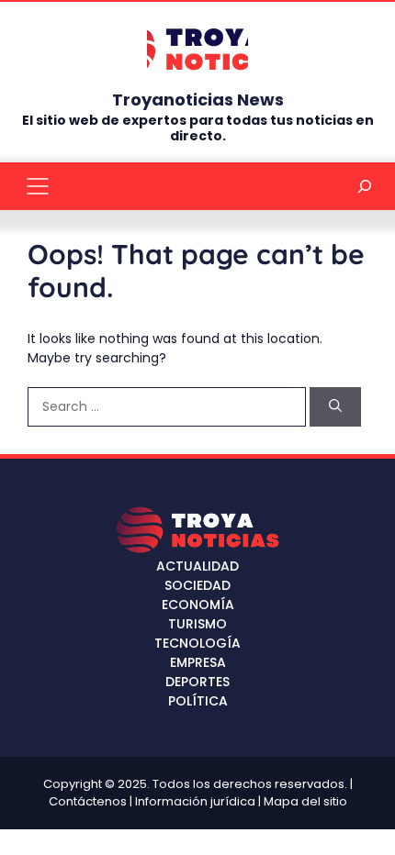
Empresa (198, 662)
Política (198, 701)
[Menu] (38, 186)
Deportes (197, 681)
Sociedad (197, 585)
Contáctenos (88, 801)
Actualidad (197, 566)
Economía (198, 604)
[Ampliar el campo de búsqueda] (365, 185)
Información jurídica (195, 801)
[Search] (335, 407)
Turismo (197, 624)
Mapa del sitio (305, 801)
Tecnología (197, 643)
